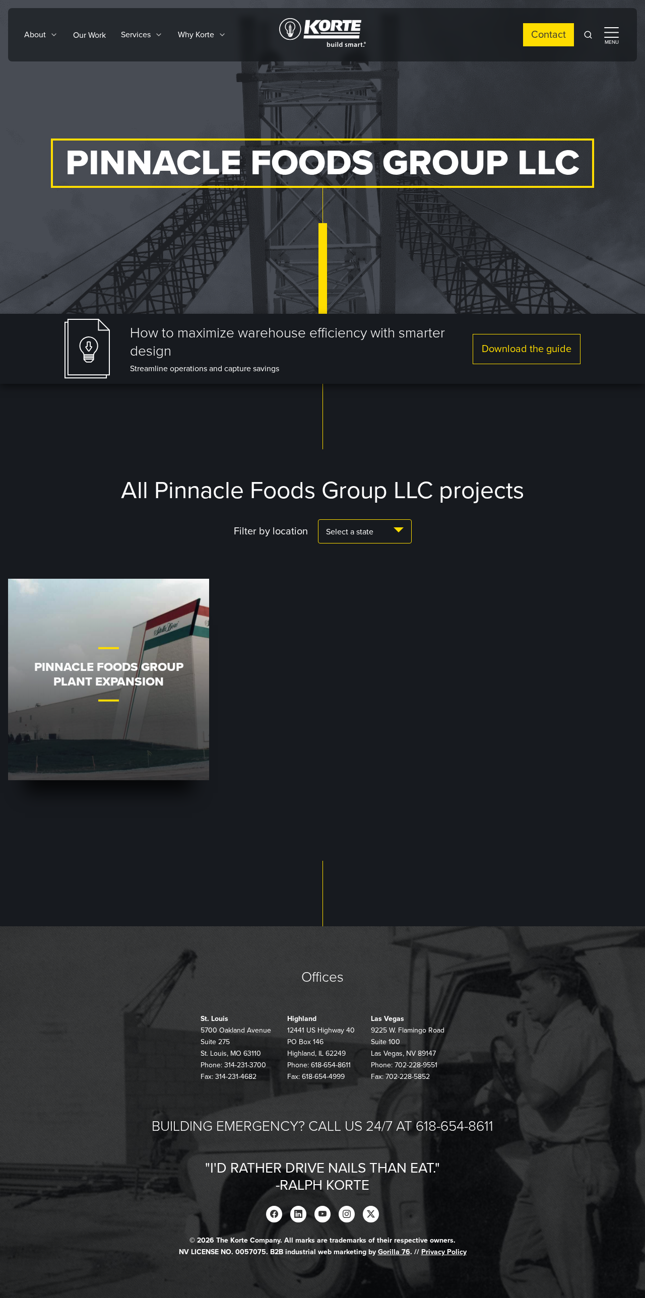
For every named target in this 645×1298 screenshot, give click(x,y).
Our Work (89, 35)
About (35, 35)
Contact (548, 35)
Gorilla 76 (394, 1252)
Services (136, 35)
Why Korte (196, 35)
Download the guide (526, 349)
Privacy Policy (444, 1252)
